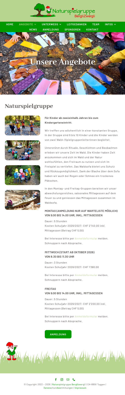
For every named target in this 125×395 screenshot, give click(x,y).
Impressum (80, 388)
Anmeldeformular (86, 238)
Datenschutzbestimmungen (58, 388)
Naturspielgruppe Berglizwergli (69, 384)
